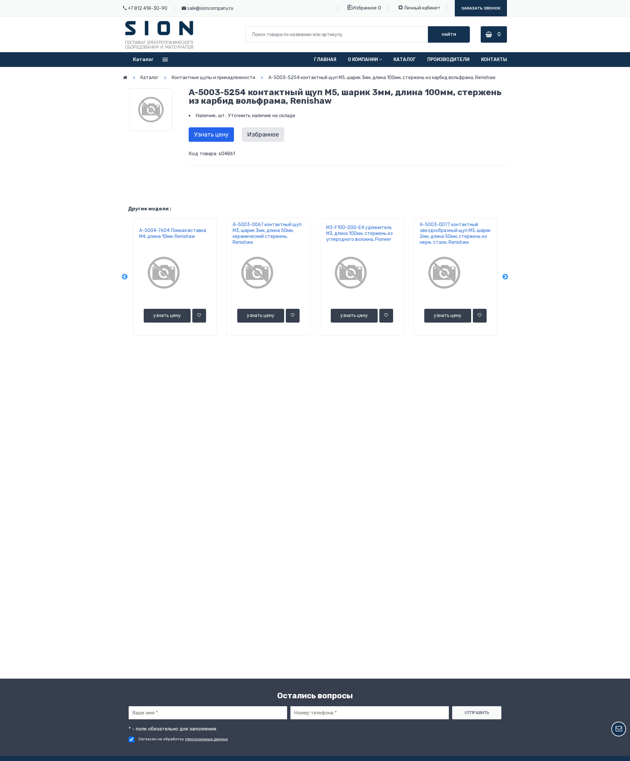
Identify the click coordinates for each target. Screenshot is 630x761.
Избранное (364, 8)
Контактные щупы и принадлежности (213, 77)
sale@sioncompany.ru (210, 8)
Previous (124, 277)
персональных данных (206, 739)
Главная (325, 59)
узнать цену (167, 315)
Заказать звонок (480, 8)
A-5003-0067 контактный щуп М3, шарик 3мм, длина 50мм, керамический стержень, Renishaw (267, 233)
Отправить (477, 712)
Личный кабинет (421, 8)
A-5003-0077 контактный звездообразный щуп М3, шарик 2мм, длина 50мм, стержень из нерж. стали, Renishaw (455, 233)
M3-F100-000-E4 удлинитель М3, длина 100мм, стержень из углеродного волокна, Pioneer (359, 233)
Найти (449, 34)
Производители (448, 59)
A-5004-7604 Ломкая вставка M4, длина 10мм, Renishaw (172, 233)
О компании (363, 59)
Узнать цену (211, 134)
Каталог (404, 59)
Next (505, 277)
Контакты (494, 59)
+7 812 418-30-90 (147, 8)
